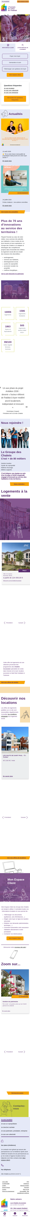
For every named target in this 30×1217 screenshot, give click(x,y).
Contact (4, 1189)
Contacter (15, 1215)
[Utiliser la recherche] (25, 1213)
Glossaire (26, 1187)
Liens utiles (5, 1181)
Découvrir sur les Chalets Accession (12, 580)
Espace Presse (6, 1187)
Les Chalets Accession (18, 1203)
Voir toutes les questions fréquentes (15, 99)
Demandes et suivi (15, 62)
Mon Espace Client (15, 938)
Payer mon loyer (15, 56)
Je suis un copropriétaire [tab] (9, 1124)
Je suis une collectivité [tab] (8, 1134)
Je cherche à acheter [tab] (8, 1127)
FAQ (28, 1181)
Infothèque (26, 1183)
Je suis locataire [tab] (6, 1119)
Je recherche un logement (22, 48)
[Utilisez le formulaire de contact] (15, 1213)
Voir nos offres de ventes (9, 682)
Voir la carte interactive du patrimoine (12, 274)
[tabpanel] (15, 1157)
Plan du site (26, 1189)
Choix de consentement (8, 1191)
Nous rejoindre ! (19, 484)
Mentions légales (24, 1185)
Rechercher (25, 1215)
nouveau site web (20, 947)
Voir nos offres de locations (16, 858)
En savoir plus (7, 205)
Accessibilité (5, 1)
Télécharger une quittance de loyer (15, 69)
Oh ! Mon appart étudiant (18, 1208)
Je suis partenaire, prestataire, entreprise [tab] (14, 1131)
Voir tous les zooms (17, 1093)
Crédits (4, 1185)
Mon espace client (23, 1)
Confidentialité (5, 1183)
